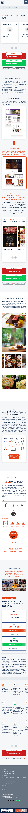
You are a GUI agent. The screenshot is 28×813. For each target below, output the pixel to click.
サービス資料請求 (6, 68)
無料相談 (3, 789)
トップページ (4, 769)
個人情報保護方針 (6, 796)
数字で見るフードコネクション (8, 771)
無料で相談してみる (15, 55)
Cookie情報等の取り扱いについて (9, 798)
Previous (12, 48)
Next (16, 48)
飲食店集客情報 (5, 785)
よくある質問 (4, 787)
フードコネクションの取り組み (8, 773)
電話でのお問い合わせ (7, 810)
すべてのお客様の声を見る (7, 783)
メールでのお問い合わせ (21, 810)
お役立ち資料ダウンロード (20, 68)
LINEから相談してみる (13, 644)
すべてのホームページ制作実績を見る (9, 781)
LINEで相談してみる (15, 62)
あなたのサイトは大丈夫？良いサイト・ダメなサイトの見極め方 (14, 778)
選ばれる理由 (4, 775)
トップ (3, 7)
